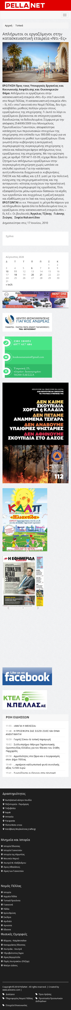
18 (15, 274)
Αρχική (8, 25)
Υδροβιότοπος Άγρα (13, 953)
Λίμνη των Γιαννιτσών (14, 871)
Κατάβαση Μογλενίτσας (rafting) (20, 829)
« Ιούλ (9, 284)
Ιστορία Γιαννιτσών (13, 850)
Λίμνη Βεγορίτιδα (12, 957)
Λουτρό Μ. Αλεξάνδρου (15, 862)
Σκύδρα (7, 917)
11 (15, 271)
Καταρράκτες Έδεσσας (14, 944)
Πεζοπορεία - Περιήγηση (17, 804)
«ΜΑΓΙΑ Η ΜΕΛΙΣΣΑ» (25, 725)
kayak (8, 812)
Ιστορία (7, 892)
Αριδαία (8, 921)
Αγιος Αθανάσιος (12, 867)
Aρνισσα (8, 925)
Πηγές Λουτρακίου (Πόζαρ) (16, 961)
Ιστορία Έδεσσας (12, 846)
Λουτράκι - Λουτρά (13, 949)
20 (32, 274)
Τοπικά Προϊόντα (12, 900)
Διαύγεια (10, 994)
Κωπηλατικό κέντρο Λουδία (18, 800)
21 (41, 274)
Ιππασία (9, 816)
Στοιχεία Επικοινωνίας (16, 1005)
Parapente (10, 820)
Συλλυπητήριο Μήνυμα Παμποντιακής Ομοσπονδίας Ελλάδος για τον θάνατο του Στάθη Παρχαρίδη (32, 748)
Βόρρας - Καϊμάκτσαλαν (15, 940)
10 (7, 271)
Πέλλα (6, 909)
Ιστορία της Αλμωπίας (14, 854)
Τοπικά (19, 25)
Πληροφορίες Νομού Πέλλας (19, 998)
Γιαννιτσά (8, 904)
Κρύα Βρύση (10, 913)
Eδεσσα (7, 929)
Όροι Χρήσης (45, 994)
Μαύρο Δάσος (11, 965)
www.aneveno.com (11, 989)
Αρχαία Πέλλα (10, 896)
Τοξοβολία (10, 808)
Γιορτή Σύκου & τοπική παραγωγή (32, 739)
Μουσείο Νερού (11, 858)
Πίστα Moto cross (13, 825)
